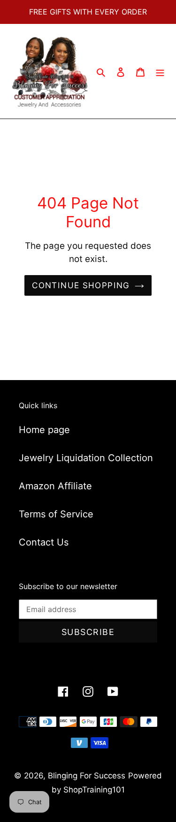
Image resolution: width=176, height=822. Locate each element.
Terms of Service (56, 514)
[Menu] (160, 71)
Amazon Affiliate (55, 486)
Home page (44, 429)
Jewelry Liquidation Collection (86, 457)
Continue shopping (81, 285)
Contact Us (44, 542)
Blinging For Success (86, 775)
